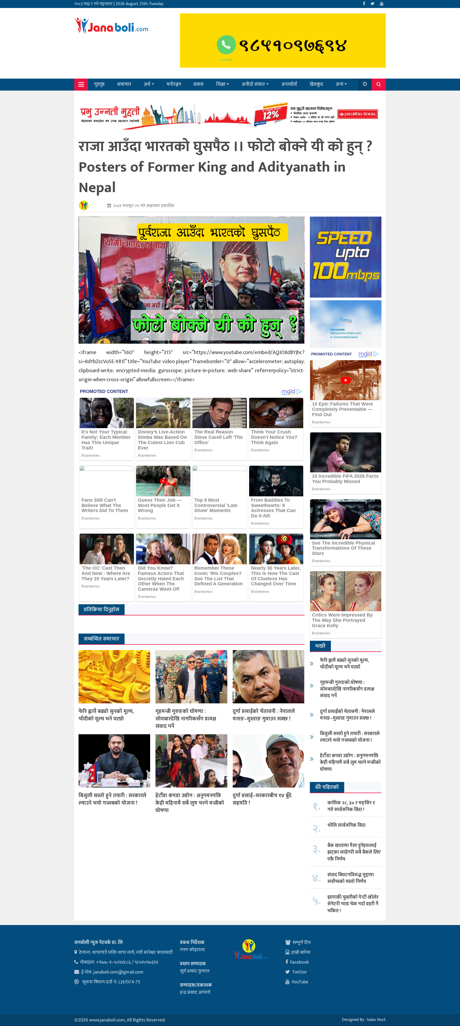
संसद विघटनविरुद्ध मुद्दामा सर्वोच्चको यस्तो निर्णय (350, 878)
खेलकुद (316, 84)
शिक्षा (220, 84)
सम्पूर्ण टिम (302, 943)
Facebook (299, 962)
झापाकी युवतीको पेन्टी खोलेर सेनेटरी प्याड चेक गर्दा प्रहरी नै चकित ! (353, 904)
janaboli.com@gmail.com (118, 972)
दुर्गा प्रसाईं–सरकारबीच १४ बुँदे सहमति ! (262, 799)
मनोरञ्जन (174, 84)
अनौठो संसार (253, 84)
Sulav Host (376, 1019)
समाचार (124, 84)
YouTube (299, 982)
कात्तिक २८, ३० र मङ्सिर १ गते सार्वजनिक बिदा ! (351, 806)
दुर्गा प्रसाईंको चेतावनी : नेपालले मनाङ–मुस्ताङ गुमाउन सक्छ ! (264, 715)
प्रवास (199, 84)
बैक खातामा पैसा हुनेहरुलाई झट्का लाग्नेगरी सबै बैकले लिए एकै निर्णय (354, 852)
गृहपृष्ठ (99, 84)
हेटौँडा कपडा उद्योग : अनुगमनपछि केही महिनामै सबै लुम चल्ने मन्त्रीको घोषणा (189, 803)
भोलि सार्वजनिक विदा (346, 825)
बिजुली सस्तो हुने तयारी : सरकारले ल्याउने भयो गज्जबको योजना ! (112, 799)
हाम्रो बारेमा (300, 952)
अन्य (339, 84)
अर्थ (147, 84)
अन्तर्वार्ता (289, 84)
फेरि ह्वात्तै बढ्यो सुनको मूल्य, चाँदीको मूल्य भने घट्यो (106, 715)
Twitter (299, 972)
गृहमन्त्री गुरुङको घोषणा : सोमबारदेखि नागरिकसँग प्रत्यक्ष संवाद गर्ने (185, 719)
